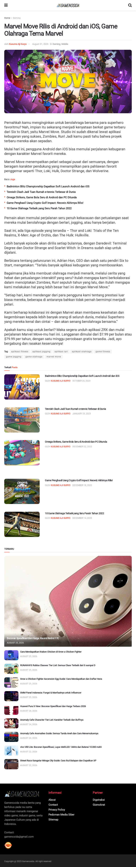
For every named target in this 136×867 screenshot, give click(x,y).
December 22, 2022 (82, 446)
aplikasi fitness (19, 351)
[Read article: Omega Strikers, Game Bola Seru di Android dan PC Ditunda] (22, 452)
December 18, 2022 (82, 485)
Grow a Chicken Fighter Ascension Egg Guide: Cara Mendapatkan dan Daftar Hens (61, 679)
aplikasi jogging (41, 351)
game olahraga (34, 356)
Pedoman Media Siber (61, 814)
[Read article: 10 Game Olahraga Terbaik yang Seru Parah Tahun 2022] (22, 524)
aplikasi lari (61, 351)
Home (7, 18)
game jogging (13, 356)
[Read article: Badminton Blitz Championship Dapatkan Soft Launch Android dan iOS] (22, 387)
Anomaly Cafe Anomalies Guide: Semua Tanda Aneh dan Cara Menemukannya (59, 733)
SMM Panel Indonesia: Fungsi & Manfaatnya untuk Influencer (50, 692)
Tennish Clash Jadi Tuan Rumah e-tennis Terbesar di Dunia (41, 192)
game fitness (103, 351)
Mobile (64, 44)
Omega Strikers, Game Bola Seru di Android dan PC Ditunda (42, 197)
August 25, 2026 (15, 643)
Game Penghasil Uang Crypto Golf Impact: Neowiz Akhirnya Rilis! (45, 202)
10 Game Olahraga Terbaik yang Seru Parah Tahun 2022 (39, 208)
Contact (53, 804)
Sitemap (53, 819)
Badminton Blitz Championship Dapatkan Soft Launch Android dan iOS (48, 186)
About (52, 799)
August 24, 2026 (28, 711)
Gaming (17, 18)
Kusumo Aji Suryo (18, 44)
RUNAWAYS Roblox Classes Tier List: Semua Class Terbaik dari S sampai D (57, 665)
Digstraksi (99, 799)
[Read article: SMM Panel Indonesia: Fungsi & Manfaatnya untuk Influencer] (11, 696)
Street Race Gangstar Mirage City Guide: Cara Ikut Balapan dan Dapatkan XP (58, 760)
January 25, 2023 (81, 413)
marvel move (54, 356)
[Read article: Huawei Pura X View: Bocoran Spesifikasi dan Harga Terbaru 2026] (11, 710)
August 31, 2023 (40, 44)
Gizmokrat (99, 804)
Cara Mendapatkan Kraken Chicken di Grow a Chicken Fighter (50, 651)
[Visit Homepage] (68, 5)
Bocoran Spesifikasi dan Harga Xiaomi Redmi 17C (33, 638)
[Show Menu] (6, 5)
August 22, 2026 (28, 751)
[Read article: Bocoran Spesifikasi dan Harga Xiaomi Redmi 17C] (68, 601)
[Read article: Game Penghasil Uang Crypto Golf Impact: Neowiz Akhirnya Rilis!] (22, 491)
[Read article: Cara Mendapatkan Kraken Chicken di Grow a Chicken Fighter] (11, 655)
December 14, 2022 (82, 518)
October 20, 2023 (81, 381)
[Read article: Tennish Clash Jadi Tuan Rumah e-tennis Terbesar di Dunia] (22, 420)
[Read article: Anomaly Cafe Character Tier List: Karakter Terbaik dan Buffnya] (11, 723)
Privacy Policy (57, 809)
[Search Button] (130, 5)
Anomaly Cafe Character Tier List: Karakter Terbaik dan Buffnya (51, 719)
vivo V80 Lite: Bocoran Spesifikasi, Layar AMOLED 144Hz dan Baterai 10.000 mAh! (61, 747)
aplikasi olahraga (82, 351)
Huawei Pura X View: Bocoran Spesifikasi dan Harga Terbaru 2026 (53, 706)
